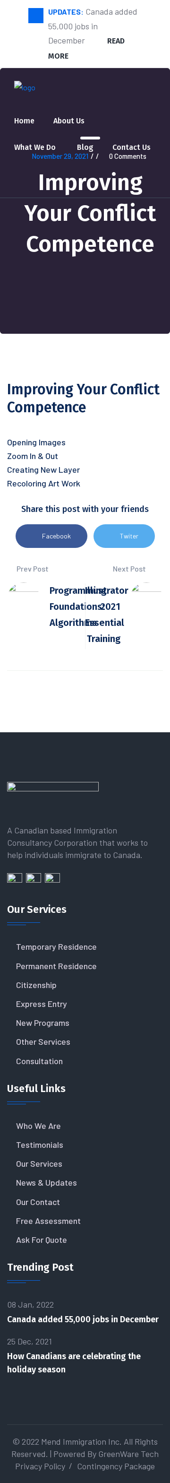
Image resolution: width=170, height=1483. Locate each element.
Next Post (130, 568)
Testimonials (39, 1144)
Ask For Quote (41, 1239)
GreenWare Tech (128, 1453)
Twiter (129, 536)
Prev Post (32, 568)
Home (24, 120)
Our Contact (38, 1202)
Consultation (39, 1061)
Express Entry (41, 1003)
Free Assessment (48, 1220)
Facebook (56, 536)
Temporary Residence (56, 946)
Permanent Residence (56, 966)
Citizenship (36, 985)
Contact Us (131, 147)
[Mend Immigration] (24, 91)
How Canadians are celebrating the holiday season (74, 1363)
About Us (69, 120)
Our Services (39, 1163)
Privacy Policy (40, 1466)
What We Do (35, 147)
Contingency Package (116, 1466)
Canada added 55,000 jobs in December (83, 1319)
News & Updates (46, 1182)
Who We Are (38, 1125)
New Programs (42, 1022)
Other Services (43, 1041)
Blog (85, 147)
